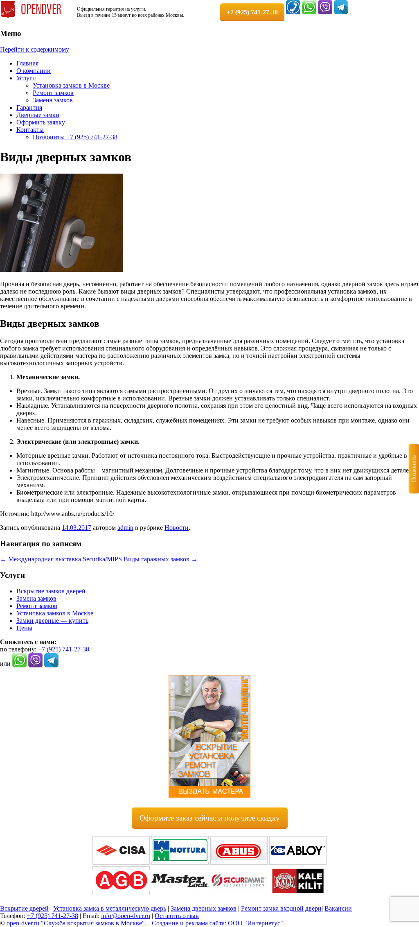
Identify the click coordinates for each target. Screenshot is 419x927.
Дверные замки (37, 114)
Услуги (26, 78)
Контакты (30, 129)
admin (125, 527)
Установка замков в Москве (71, 85)
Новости (176, 527)
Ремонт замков (53, 92)
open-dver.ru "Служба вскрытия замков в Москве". (76, 923)
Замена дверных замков (204, 908)
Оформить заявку (40, 122)
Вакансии (338, 908)
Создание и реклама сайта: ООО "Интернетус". (218, 923)
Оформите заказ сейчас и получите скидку (210, 818)
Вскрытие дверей (24, 908)
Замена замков (53, 100)
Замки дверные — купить (52, 620)
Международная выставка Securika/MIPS (61, 559)
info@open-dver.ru (125, 915)
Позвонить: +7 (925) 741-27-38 (75, 136)
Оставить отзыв (177, 915)
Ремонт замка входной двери (281, 908)
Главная (27, 63)
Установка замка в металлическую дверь (109, 908)
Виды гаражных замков (161, 559)
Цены (24, 627)
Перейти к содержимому (34, 49)
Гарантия (29, 107)
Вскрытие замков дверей (51, 591)
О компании (33, 70)
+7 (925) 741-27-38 (63, 649)
